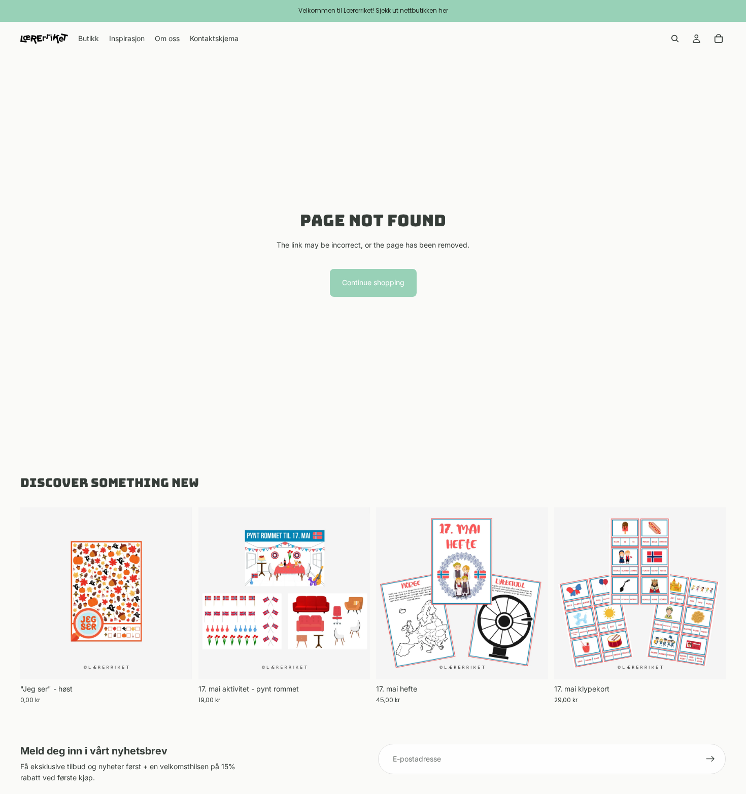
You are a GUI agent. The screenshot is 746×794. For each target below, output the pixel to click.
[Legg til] (176, 663)
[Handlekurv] (718, 38)
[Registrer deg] (710, 759)
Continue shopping (373, 282)
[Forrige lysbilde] (213, 593)
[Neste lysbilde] (355, 593)
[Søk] (675, 38)
